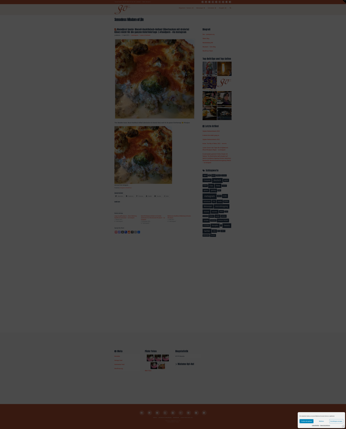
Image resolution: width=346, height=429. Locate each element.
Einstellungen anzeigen (336, 421)
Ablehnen (321, 421)
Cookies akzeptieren (306, 421)
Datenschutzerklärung (325, 425)
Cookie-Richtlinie (315, 425)
